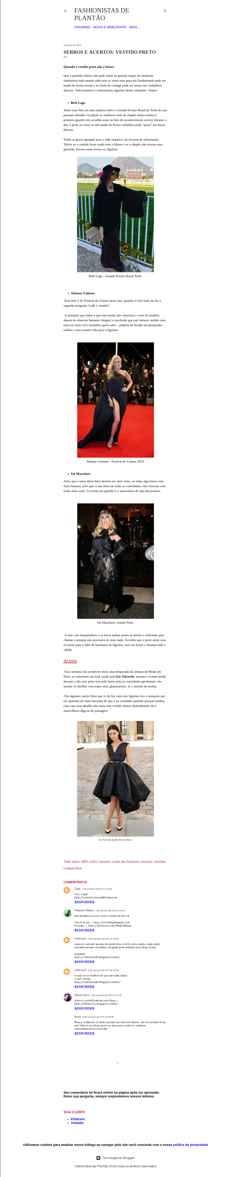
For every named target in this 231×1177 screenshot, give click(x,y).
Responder (84, 902)
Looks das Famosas (125, 861)
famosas (104, 861)
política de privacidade (190, 1145)
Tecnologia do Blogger (118, 1158)
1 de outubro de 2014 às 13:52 (97, 888)
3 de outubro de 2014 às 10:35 (106, 995)
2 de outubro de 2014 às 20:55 (103, 938)
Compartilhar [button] (73, 868)
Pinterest (78, 1119)
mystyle (146, 861)
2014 (84, 861)
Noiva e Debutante (109, 27)
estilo (93, 861)
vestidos (160, 861)
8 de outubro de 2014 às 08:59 (98, 1016)
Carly (77, 888)
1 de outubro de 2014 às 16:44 (110, 910)
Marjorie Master (84, 910)
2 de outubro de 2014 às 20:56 (103, 970)
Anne (77, 1016)
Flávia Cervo (82, 995)
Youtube (77, 1123)
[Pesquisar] (165, 10)
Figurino (82, 27)
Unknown (80, 938)
